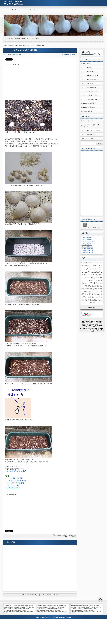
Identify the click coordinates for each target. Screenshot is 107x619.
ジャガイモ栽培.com (87, 247)
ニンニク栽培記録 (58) (89, 107)
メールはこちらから (87, 54)
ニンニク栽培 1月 (88, 121)
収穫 (97, 286)
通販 (94, 300)
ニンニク (60, 535)
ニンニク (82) (86, 63)
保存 (85, 286)
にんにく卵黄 (85, 262)
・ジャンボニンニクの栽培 (14, 483)
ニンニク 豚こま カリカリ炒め (91, 130)
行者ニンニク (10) (88, 111)
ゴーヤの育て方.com (87, 248)
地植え (92, 289)
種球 (86, 294)
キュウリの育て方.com (88, 243)
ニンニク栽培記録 (19, 45)
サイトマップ (34, 9)
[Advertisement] (40, 80)
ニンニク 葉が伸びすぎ (89, 134)
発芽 (83, 294)
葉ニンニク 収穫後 (88, 138)
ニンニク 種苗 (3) (88, 83)
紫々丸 (90, 294)
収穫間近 (86, 288)
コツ (91, 265)
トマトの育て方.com (87, 252)
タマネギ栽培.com (87, 237)
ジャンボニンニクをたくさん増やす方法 (91, 125)
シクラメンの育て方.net (88, 241)
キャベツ (86, 265)
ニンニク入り (97, 275)
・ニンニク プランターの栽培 (15, 480)
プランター (66, 535)
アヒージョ (92, 263)
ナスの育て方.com (87, 245)
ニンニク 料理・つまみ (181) (91, 75)
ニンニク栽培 (88, 277)
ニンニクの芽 (95, 272)
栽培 (96, 289)
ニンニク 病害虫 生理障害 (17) (91, 79)
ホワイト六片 (93, 283)
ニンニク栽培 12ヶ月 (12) (90, 91)
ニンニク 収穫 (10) (88, 67)
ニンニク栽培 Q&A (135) (90, 95)
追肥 (91, 300)
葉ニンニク (95, 297)
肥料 (95, 294)
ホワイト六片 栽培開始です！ (30, 595)
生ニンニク (99, 291)
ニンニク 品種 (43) (88, 71)
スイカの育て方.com (87, 250)
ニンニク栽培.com (13, 4)
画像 (75, 535)
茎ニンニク (87, 297)
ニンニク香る (96, 280)
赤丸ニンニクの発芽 (52, 595)
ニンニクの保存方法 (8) (89, 87)
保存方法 (90, 286)
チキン (90, 269)
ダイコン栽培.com (87, 239)
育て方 (99, 294)
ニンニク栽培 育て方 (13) (90, 99)
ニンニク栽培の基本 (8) (89, 103)
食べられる (99, 300)
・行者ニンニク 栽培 (12, 485)
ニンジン (95, 269)
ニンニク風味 (87, 280)
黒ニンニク (92, 302)
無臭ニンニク (92, 291)
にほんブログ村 (86, 316)
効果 (94, 286)
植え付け (71, 535)
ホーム (14, 9)
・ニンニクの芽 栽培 (12, 487)
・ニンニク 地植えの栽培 (14, 478)
